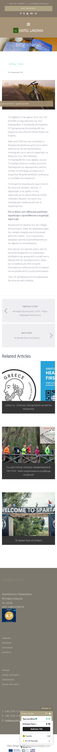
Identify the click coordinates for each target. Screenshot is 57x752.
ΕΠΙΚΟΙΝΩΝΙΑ (8, 679)
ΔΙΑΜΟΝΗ (6, 638)
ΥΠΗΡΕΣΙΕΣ (7, 643)
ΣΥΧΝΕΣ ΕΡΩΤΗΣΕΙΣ (10, 675)
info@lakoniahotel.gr (38, 3)
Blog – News (18, 63)
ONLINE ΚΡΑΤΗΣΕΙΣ (10, 684)
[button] (36, 729)
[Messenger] (46, 713)
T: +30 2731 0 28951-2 (16, 3)
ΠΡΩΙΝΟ (6, 670)
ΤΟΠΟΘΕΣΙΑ (7, 647)
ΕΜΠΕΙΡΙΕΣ (6, 652)
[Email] (50, 713)
